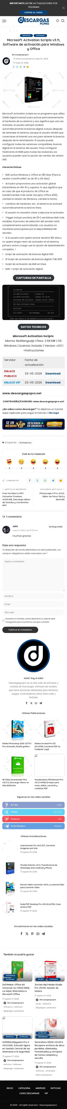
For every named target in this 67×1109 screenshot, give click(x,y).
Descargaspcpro (20, 55)
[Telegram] (24, 67)
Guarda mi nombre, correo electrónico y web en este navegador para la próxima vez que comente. (30, 620)
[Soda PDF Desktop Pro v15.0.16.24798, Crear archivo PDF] (10, 907)
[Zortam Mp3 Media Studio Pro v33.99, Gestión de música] (50, 970)
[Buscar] (63, 21)
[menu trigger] (5, 21)
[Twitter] (17, 67)
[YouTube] (36, 703)
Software (40, 35)
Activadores (25, 443)
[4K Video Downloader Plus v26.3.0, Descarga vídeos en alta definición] (17, 765)
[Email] (27, 67)
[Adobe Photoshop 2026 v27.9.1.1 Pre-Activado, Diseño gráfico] (17, 729)
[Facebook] (13, 67)
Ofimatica (10, 975)
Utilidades (43, 1037)
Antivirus (26, 35)
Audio (41, 979)
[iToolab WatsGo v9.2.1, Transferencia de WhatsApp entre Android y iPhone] (10, 868)
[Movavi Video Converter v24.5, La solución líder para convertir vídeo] (10, 888)
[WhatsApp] (20, 67)
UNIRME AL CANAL (33, 12)
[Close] (63, 8)
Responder (57, 527)
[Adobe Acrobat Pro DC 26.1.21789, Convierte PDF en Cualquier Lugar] (50, 729)
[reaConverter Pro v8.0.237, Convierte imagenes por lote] (10, 849)
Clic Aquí (53, 412)
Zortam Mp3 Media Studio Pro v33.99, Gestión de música (48, 987)
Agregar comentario (14, 1011)
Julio (15, 526)
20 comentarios (45, 1075)
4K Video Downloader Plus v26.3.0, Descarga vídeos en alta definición (15, 782)
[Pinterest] (33, 819)
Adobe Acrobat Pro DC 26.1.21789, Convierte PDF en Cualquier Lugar (47, 746)
